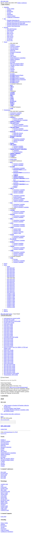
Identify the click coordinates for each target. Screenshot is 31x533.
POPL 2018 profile (8, 351)
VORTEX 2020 (5, 510)
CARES (12, 66)
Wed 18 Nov (10, 36)
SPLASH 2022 (11, 275)
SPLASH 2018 (11, 281)
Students (9, 10)
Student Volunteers (15, 59)
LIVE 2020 (3, 496)
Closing (12, 71)
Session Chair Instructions (13, 26)
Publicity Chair (17, 233)
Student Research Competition (17, 58)
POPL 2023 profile (8, 358)
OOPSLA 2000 (11, 307)
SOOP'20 (3, 504)
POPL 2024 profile (8, 360)
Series (8, 266)
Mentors (15, 141)
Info (5, 18)
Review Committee (18, 118)
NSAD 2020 (4, 498)
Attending (6, 7)
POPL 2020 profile (8, 354)
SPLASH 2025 (11, 270)
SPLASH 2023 (11, 273)
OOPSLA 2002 (11, 304)
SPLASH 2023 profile (9, 369)
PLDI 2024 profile (8, 345)
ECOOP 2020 (4, 473)
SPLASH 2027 (11, 268)
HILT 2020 (3, 490)
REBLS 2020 (4, 503)
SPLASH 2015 (11, 285)
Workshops (13, 60)
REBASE (12, 50)
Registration (10, 11)
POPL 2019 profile (8, 353)
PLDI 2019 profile (8, 340)
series (10, 314)
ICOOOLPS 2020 (5, 491)
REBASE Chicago (18, 133)
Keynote (15, 259)
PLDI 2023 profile (8, 344)
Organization (7, 110)
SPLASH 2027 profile (9, 372)
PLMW (12, 53)
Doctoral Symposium (15, 52)
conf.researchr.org (8, 432)
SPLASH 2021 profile (9, 366)
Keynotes (12, 62)
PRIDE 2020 (4, 501)
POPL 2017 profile (8, 350)
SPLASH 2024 (11, 272)
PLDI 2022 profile (8, 343)
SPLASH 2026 (11, 269)
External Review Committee (20, 120)
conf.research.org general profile (12, 318)
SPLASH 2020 (4, 314)
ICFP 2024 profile (8, 335)
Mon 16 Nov (10, 33)
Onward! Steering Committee (20, 125)
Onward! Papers (14, 49)
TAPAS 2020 (4, 507)
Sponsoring (10, 14)
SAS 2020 (3, 476)
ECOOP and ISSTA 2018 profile (12, 321)
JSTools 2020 (4, 494)
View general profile (5, 419)
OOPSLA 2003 (11, 302)
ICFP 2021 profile (8, 331)
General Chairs (17, 229)
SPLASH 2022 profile (9, 367)
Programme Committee (19, 226)
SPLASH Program (11, 29)
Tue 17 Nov (10, 34)
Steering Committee (15, 114)
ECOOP (12, 73)
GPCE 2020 (4, 475)
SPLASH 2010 (11, 292)
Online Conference (22, 2)
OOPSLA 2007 (11, 297)
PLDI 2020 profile (8, 341)
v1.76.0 (15, 432)
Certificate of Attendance (13, 17)
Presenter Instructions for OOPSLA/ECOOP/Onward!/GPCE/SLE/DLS (19, 21)
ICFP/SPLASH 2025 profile (11, 337)
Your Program (10, 30)
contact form (4, 429)
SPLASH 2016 (11, 284)
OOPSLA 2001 (11, 305)
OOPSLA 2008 (11, 295)
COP (2, 485)
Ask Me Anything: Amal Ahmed (12, 408)
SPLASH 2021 (11, 276)
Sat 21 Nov (10, 40)
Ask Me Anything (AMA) (16, 65)
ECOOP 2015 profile (9, 319)
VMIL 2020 (4, 509)
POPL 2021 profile (8, 356)
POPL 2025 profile (8, 361)
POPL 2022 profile (8, 357)
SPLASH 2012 (11, 289)
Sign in (5, 309)
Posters (12, 55)
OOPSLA (12, 44)
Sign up (6, 311)
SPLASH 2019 (11, 279)
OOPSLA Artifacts (15, 46)
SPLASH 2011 (11, 291)
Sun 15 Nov (10, 31)
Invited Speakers (17, 197)
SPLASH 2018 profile (9, 364)
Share (2, 416)
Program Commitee (18, 146)
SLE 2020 (3, 478)
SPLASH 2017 (11, 282)
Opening (12, 69)
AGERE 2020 (4, 484)
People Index (13, 159)
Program (6, 27)
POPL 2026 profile (8, 363)
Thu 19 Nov (10, 37)
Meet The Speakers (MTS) (17, 63)
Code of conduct (11, 16)
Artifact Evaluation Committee (21, 201)
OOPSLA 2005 (11, 299)
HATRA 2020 (4, 488)
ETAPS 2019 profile (9, 322)
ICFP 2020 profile (8, 330)
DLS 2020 (3, 472)
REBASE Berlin (17, 134)
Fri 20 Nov (10, 39)
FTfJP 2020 (4, 487)
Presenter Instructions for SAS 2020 (16, 23)
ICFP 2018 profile (8, 327)
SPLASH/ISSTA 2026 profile (11, 373)
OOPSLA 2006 (11, 298)
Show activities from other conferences (10, 414)
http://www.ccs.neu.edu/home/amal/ (18, 387)
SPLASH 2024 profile (9, 370)
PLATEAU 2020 (5, 500)
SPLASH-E (13, 56)
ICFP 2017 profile (8, 325)
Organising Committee (19, 224)
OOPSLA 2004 (11, 301)
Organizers (16, 150)
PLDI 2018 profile (8, 338)
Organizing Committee (16, 112)
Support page (3, 433)
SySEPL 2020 (4, 506)
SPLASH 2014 (11, 286)
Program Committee (18, 124)
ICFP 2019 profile (8, 328)
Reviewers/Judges (17, 152)
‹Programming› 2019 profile (11, 374)
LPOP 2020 (4, 497)
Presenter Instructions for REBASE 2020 (17, 24)
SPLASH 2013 (11, 288)
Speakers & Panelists (18, 140)
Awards (9, 13)
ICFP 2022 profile (8, 332)
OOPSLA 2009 (11, 294)
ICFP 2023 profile (8, 334)
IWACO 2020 (4, 493)
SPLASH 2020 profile (6, 315)
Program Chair (17, 230)
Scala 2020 (3, 516)
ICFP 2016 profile (8, 324)
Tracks (5, 42)
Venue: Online (10, 8)
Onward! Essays (14, 47)
